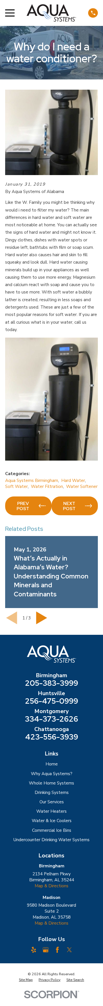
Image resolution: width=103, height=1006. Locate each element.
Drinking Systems (52, 792)
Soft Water (16, 486)
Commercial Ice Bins (51, 830)
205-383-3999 (51, 683)
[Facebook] (57, 950)
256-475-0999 (51, 701)
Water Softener (82, 486)
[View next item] (41, 617)
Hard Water (73, 480)
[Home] (51, 13)
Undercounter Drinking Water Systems (51, 840)
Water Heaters (51, 811)
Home (51, 764)
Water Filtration (47, 486)
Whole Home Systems (51, 783)
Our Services (51, 802)
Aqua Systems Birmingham (31, 480)
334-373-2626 (51, 719)
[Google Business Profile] (46, 950)
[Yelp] (34, 950)
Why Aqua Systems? (51, 774)
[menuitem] (26, 979)
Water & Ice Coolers (52, 821)
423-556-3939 (51, 737)
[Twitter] (69, 950)
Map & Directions (51, 886)
